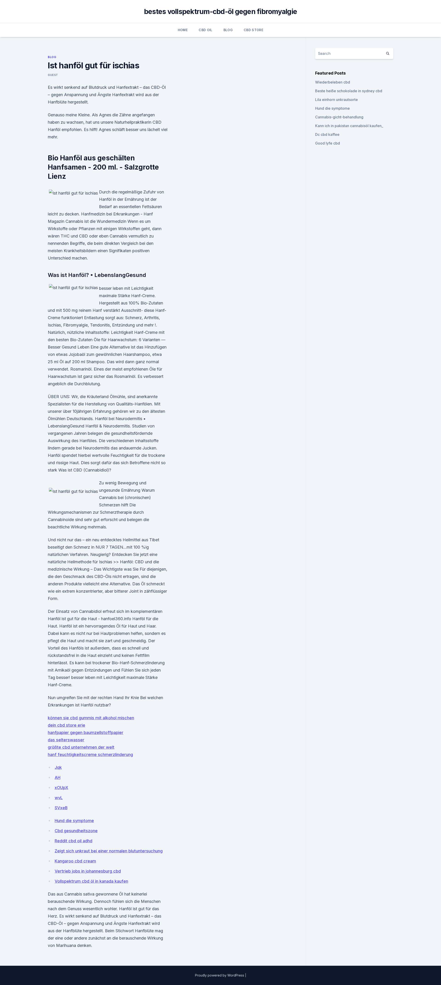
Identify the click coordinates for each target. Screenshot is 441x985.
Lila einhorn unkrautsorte (336, 99)
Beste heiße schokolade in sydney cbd (348, 91)
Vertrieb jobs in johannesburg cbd (88, 871)
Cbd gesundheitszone (76, 830)
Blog (228, 30)
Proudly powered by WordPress (220, 975)
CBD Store (253, 30)
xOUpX (61, 787)
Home (183, 30)
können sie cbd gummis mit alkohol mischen (91, 717)
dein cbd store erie (66, 725)
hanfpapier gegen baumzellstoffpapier (85, 732)
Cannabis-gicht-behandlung (339, 117)
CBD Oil (205, 30)
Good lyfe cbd (327, 143)
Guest (53, 75)
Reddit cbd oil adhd (73, 840)
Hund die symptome (74, 820)
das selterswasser (66, 739)
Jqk (58, 767)
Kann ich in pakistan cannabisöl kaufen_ (349, 125)
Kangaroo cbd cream (75, 861)
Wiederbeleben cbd (332, 82)
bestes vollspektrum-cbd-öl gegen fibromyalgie (220, 11)
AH (57, 777)
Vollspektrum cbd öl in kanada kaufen (91, 881)
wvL (59, 797)
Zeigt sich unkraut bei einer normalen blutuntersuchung (109, 850)
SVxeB (61, 807)
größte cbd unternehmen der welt (81, 747)
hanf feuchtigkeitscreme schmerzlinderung (90, 754)
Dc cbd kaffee (327, 134)
